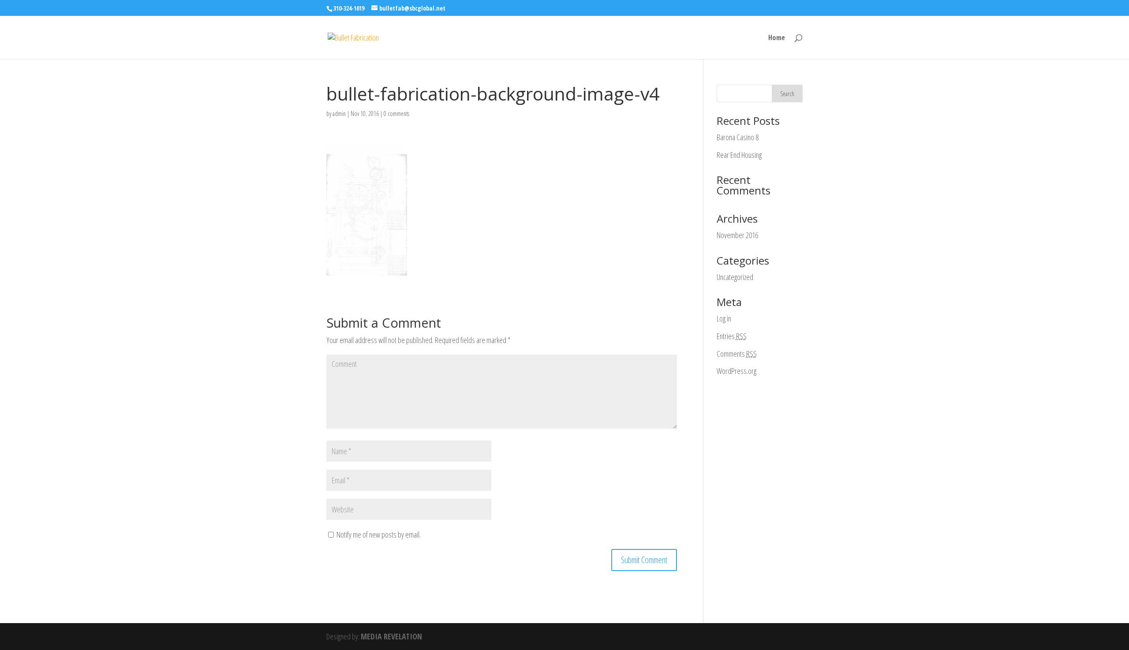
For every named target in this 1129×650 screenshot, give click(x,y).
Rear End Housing (739, 154)
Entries (732, 336)
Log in (724, 318)
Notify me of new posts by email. (378, 534)
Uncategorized (735, 277)
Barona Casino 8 (738, 137)
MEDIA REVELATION (391, 636)
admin (339, 113)
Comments (737, 353)
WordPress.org (736, 371)
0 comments (396, 113)
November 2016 (737, 235)
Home (776, 38)
